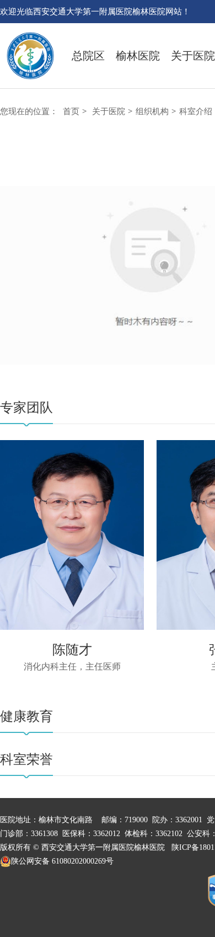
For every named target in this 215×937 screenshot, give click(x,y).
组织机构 (152, 111)
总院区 (88, 56)
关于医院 (193, 56)
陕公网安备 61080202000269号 (62, 861)
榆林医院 (138, 56)
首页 (71, 111)
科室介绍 (195, 111)
